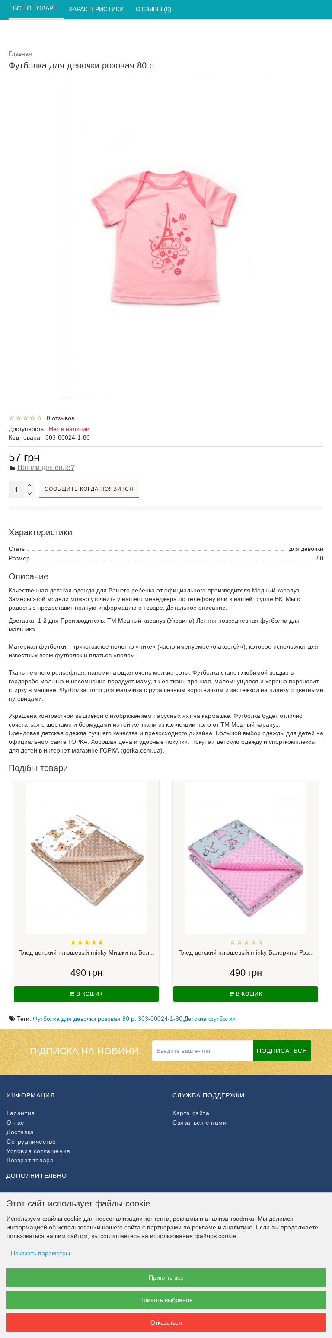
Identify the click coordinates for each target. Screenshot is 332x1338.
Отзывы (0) (154, 9)
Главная (20, 53)
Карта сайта (191, 1113)
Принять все (166, 1277)
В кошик (89, 994)
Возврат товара (30, 1160)
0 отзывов (58, 418)
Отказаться (166, 1322)
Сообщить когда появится (89, 489)
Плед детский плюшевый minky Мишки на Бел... (86, 952)
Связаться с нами (199, 1122)
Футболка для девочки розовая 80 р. (84, 1018)
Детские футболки (210, 1018)
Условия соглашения (38, 1151)
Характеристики (97, 9)
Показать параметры (40, 1253)
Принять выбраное (166, 1299)
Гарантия (20, 1113)
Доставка (20, 1132)
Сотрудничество (31, 1141)
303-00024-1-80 (160, 1018)
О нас (15, 1122)
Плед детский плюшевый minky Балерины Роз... (246, 952)
